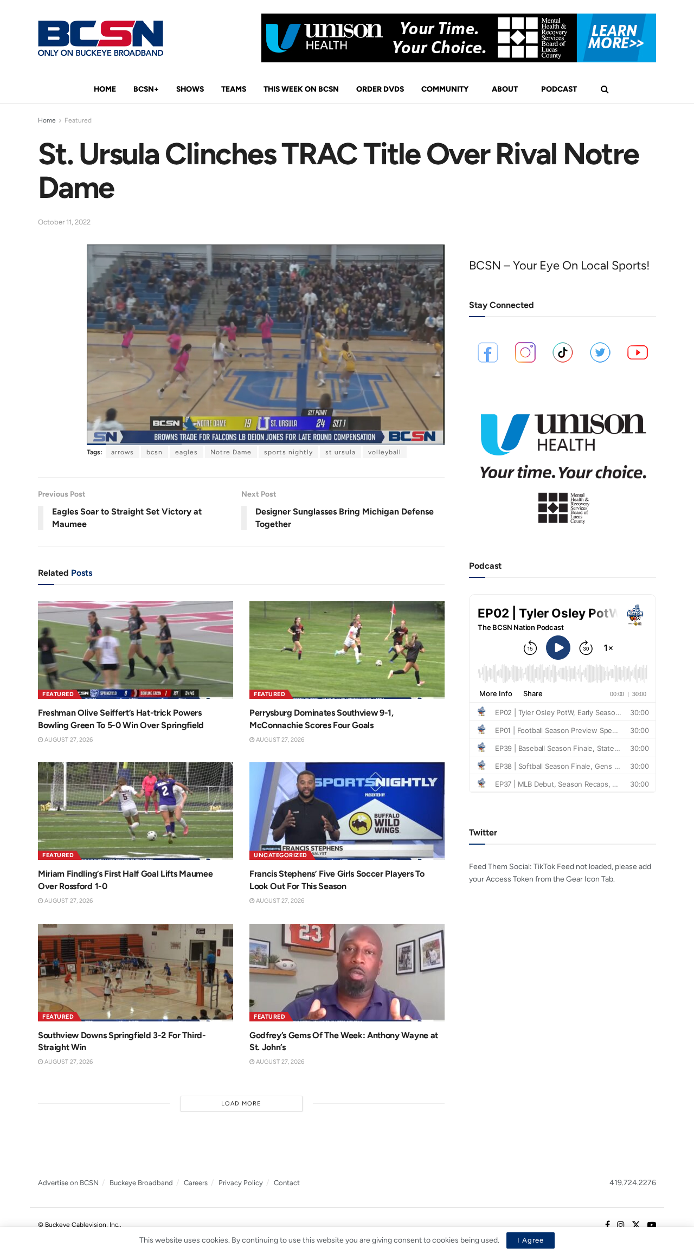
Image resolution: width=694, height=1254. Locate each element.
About (505, 89)
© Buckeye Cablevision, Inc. (79, 1225)
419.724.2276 (632, 1182)
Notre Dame (231, 452)
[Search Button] (605, 89)
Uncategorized (280, 855)
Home (105, 89)
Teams (233, 89)
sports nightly (288, 452)
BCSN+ (146, 89)
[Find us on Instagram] (621, 1225)
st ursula (340, 452)
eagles (186, 452)
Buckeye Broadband (141, 1183)
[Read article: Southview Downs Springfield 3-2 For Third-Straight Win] (135, 972)
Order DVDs (380, 89)
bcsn (154, 452)
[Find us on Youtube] (651, 1225)
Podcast (559, 89)
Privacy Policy (241, 1183)
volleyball (384, 452)
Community (444, 89)
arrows (122, 452)
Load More (241, 1103)
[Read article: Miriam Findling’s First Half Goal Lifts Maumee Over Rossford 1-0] (135, 811)
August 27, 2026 (68, 739)
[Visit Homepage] (100, 38)
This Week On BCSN (301, 89)
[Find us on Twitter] (636, 1225)
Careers (196, 1183)
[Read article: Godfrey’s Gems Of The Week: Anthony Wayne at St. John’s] (347, 972)
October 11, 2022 (64, 222)
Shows (190, 89)
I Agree (530, 1240)
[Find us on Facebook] (607, 1225)
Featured (78, 120)
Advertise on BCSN (68, 1183)
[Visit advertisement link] (458, 38)
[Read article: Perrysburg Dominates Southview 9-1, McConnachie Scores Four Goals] (347, 650)
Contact (287, 1183)
